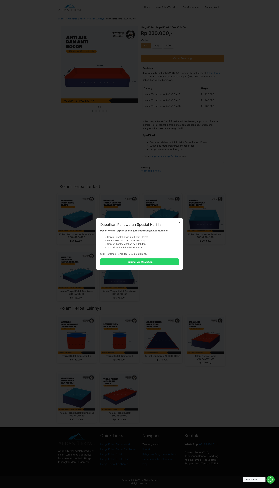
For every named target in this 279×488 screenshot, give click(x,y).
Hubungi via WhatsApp (140, 261)
